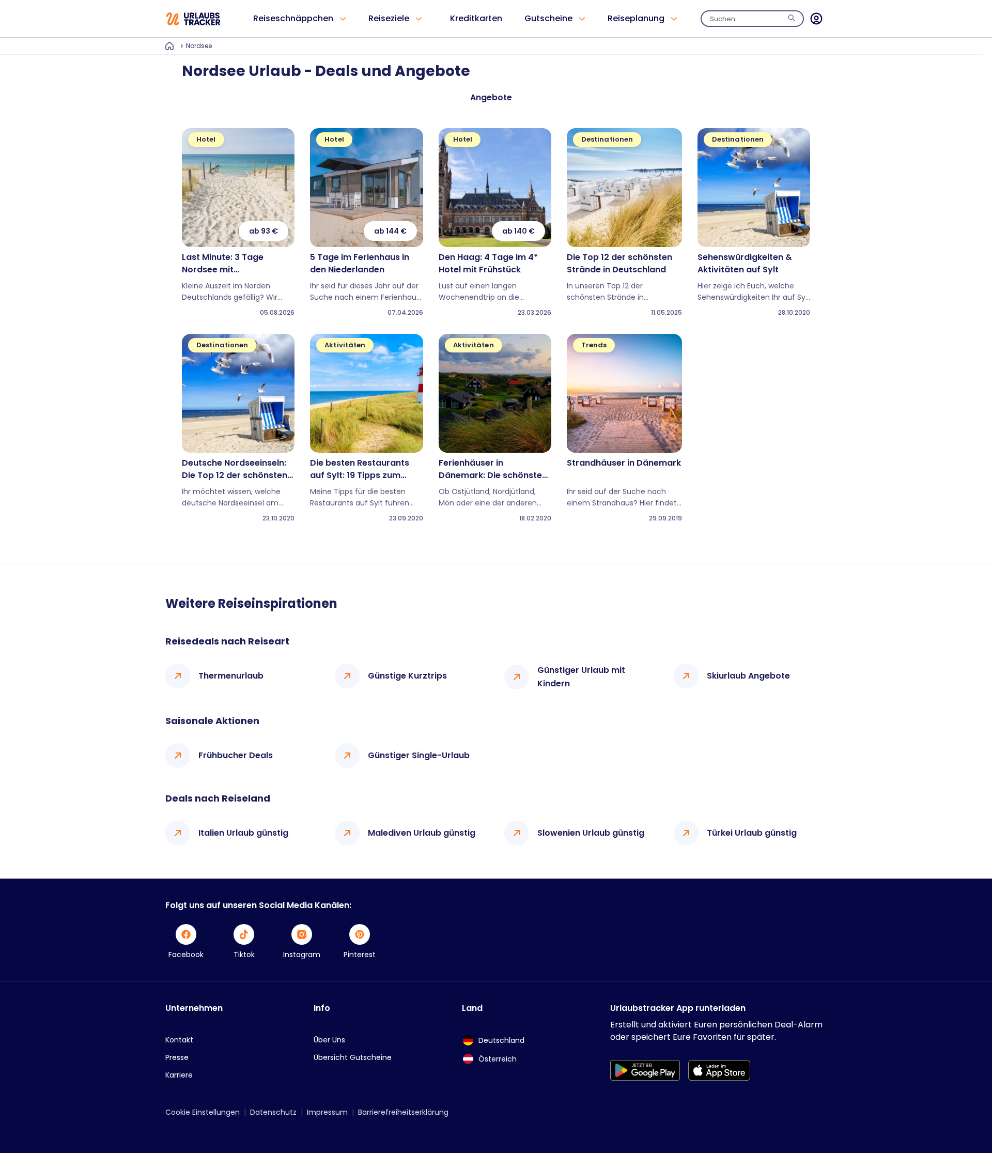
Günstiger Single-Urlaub (419, 755)
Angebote (491, 97)
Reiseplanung (636, 18)
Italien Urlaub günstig (243, 833)
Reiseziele (388, 18)
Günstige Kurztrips (407, 676)
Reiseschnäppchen (293, 18)
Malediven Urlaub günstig (421, 833)
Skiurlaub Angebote (748, 676)
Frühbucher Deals (235, 755)
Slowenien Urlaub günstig (590, 833)
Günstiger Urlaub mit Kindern (581, 676)
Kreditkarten (476, 18)
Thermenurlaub (231, 676)
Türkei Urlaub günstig (752, 833)
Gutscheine (548, 18)
